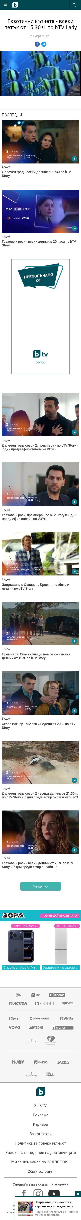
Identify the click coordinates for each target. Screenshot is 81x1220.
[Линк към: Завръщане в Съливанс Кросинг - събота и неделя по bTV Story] (40, 566)
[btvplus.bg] (13, 1018)
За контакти (41, 1134)
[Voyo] (14, 1027)
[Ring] (67, 1003)
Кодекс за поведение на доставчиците (40, 1152)
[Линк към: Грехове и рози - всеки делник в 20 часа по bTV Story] (40, 223)
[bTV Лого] (40, 1091)
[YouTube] (55, 1192)
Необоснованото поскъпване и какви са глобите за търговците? (56, 1213)
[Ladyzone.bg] (35, 1027)
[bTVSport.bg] (62, 1027)
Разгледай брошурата (60, 915)
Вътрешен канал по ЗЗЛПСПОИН (40, 1162)
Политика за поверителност (40, 1143)
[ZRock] (51, 1074)
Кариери (40, 1124)
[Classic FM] (32, 1074)
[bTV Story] (43, 1003)
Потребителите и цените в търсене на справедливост (54, 1204)
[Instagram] (39, 1192)
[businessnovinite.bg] (66, 1018)
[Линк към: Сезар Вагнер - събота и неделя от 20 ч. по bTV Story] (40, 705)
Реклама (40, 1115)
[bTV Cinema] (57, 995)
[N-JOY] (18, 1062)
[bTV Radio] (40, 1062)
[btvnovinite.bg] (39, 1018)
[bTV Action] (17, 1003)
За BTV (40, 1105)
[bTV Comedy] (35, 995)
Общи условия (40, 1171)
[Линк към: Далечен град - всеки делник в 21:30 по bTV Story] (40, 154)
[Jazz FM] (63, 1062)
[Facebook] (24, 1192)
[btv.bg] (19, 995)
